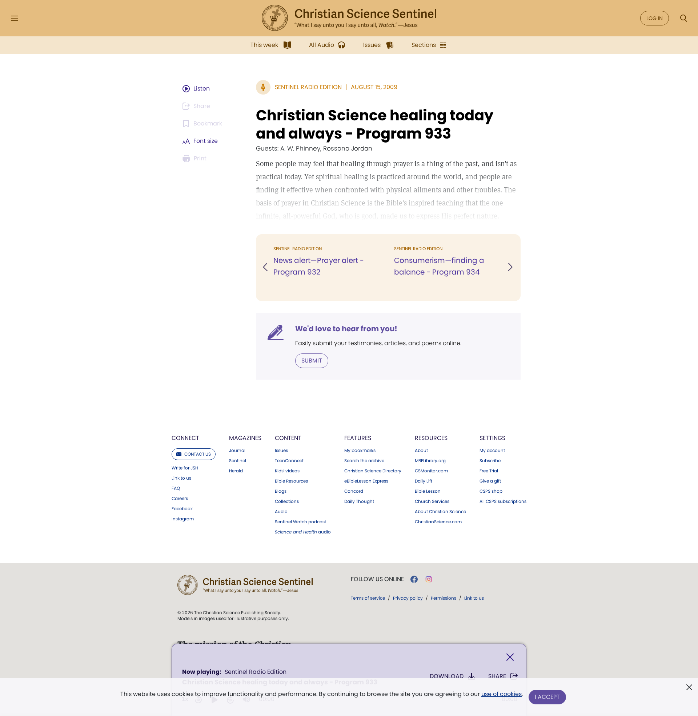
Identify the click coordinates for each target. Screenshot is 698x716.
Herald (236, 471)
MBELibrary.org (430, 461)
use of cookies (501, 694)
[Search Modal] (683, 18)
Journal (237, 450)
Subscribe (490, 461)
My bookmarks (360, 450)
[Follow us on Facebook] (414, 579)
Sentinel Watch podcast (300, 522)
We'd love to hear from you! (346, 328)
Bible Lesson (428, 491)
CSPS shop (491, 491)
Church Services (432, 501)
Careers (180, 498)
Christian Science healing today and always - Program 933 (374, 124)
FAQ (176, 488)
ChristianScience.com (438, 522)
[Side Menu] (14, 18)
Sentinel (237, 461)
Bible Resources (291, 481)
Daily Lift (423, 481)
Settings (492, 438)
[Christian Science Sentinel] (349, 18)
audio (303, 532)
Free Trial (489, 471)
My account (492, 450)
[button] (266, 267)
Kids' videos (287, 471)
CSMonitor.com (431, 471)
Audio (281, 511)
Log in (654, 18)
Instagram (183, 519)
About (421, 450)
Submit (311, 360)
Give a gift (490, 481)
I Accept (547, 697)
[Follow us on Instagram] (428, 579)
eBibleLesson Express (366, 481)
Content (288, 438)
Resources (431, 438)
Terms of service (368, 598)
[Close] (510, 657)
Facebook (182, 509)
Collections (287, 501)
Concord (353, 491)
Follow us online (377, 579)
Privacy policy (408, 598)
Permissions (443, 598)
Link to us (181, 478)
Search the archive (364, 461)
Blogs (280, 491)
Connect (185, 438)
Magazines (245, 438)
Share (497, 676)
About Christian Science (440, 511)
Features (357, 438)
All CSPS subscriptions (503, 501)
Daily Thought (359, 501)
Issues (281, 450)
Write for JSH (185, 468)
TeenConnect (289, 461)
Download (447, 676)
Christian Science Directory (372, 471)
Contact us (197, 454)
